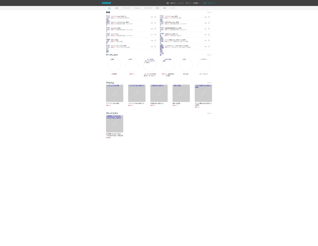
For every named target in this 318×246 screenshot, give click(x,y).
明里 (114, 74)
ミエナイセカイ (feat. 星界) (119, 46)
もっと (209, 12)
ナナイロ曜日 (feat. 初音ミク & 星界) (175, 40)
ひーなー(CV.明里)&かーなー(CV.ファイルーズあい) (150, 75)
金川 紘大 (186, 74)
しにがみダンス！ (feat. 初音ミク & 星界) (176, 46)
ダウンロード (211, 3)
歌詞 (157, 8)
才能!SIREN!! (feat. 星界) (172, 22)
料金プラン (173, 3)
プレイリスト (148, 8)
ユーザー (172, 8)
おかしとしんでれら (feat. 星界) (120, 22)
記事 (164, 8)
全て (109, 8)
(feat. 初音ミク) (118, 16)
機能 (168, 3)
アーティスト (126, 8)
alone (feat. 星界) (116, 28)
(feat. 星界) (171, 16)
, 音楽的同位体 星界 (118, 24)
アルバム (136, 8)
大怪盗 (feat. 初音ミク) (171, 34)
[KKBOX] (106, 3)
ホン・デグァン (203, 74)
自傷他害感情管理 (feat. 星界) (173, 28)
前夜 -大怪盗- (115, 40)
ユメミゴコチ (129, 24)
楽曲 (116, 8)
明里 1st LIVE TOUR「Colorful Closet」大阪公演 (114, 134)
